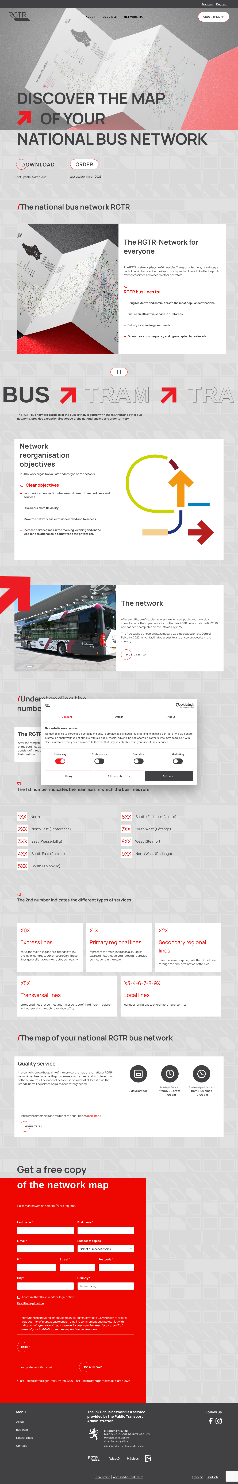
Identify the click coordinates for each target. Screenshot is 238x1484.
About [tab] (171, 717)
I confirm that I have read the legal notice (48, 1297)
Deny (69, 776)
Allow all (169, 776)
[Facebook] (211, 1421)
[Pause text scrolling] (119, 372)
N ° (19, 1259)
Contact (21, 1446)
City (20, 1278)
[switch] (99, 761)
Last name (25, 1222)
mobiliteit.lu (94, 1116)
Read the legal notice (30, 1303)
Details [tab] (119, 717)
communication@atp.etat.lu (98, 1321)
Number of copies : (89, 1241)
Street (65, 1259)
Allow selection (119, 776)
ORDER (25, 1347)
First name (85, 1222)
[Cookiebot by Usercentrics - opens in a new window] (178, 705)
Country (83, 1278)
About (20, 1422)
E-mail (22, 1241)
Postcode (105, 1259)
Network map (24, 1438)
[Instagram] (219, 1421)
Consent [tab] (67, 717)
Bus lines (22, 1430)
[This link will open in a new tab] (114, 1458)
